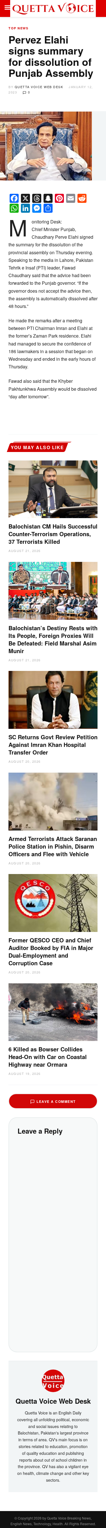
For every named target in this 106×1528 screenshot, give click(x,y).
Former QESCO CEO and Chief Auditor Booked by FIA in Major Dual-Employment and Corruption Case (50, 951)
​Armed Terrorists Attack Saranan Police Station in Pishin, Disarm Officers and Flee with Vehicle (52, 846)
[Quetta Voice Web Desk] (53, 1380)
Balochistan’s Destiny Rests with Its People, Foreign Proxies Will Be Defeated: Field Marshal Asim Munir (53, 639)
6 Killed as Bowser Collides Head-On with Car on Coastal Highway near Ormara (47, 1056)
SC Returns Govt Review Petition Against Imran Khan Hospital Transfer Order (53, 744)
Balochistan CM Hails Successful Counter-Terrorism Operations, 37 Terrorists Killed (53, 533)
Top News (18, 28)
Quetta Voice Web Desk (39, 86)
